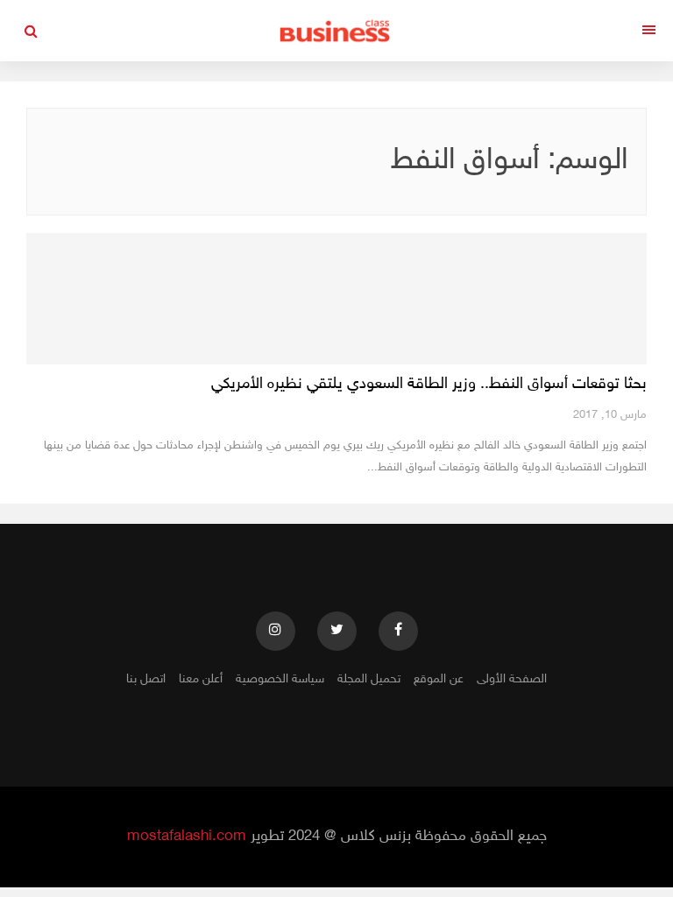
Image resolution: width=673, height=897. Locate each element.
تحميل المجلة (368, 679)
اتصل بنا (146, 679)
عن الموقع (439, 679)
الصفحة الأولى (512, 679)
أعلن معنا (201, 679)
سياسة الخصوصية (280, 679)
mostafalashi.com (186, 836)
